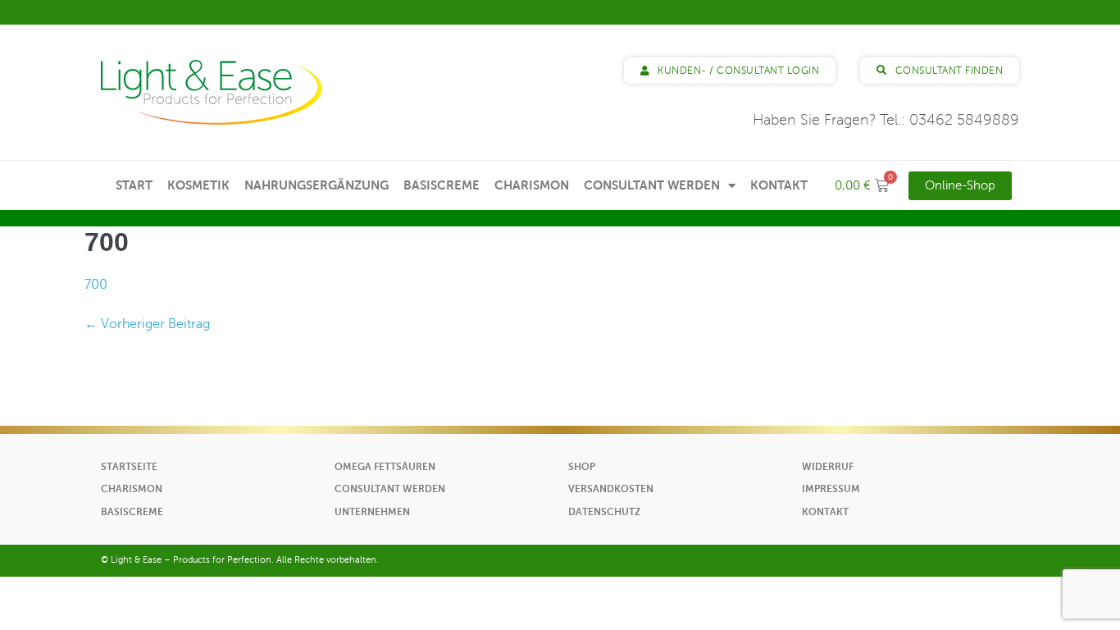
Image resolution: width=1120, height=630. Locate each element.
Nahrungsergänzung (316, 185)
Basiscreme (441, 185)
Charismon (531, 185)
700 (95, 284)
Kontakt (779, 185)
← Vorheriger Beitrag (147, 324)
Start (134, 185)
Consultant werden (652, 185)
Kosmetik (198, 185)
